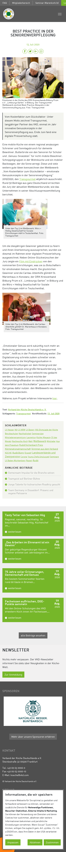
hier (54, 398)
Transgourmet (27, 179)
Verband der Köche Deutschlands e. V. (27, 410)
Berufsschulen (11, 433)
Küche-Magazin (43, 437)
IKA (16, 429)
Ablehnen (35, 842)
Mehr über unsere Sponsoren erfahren (33, 736)
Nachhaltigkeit (25, 433)
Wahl (30, 441)
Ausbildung (18, 452)
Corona (24, 456)
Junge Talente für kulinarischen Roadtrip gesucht (34, 484)
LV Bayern (30, 429)
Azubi (35, 460)
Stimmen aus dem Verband (44, 448)
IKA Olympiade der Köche (46, 429)
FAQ (5, 2)
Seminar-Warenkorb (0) (47, 2)
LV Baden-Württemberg (15, 460)
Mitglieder (51, 441)
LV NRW (21, 429)
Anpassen (12, 842)
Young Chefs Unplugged (38, 456)
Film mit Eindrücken (30, 261)
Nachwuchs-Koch (20, 441)
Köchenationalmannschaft (18, 448)
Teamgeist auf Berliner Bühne (24, 478)
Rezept (29, 460)
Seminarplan (38, 433)
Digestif (28, 452)
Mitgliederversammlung (15, 437)
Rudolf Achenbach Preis (31, 445)
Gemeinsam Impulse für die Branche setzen (31, 472)
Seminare (54, 456)
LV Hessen (9, 429)
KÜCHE (8, 452)
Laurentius (31, 437)
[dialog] (33, 819)
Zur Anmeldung (13, 674)
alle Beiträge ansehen (33, 635)
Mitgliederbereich (21, 2)
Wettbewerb (39, 441)
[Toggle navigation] (59, 14)
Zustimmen (52, 842)
